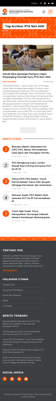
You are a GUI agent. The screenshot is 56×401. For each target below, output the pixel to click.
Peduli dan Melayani (12, 295)
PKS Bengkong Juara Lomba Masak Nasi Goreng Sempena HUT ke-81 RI (31, 165)
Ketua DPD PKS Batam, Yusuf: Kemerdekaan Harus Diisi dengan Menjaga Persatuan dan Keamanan (32, 182)
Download (7, 306)
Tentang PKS (9, 285)
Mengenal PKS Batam (13, 290)
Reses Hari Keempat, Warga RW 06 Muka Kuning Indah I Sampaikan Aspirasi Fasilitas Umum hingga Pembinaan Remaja (22, 360)
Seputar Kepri (9, 82)
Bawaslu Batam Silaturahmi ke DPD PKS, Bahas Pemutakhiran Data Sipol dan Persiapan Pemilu (30, 149)
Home (5, 30)
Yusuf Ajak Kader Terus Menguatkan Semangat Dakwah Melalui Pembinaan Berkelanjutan (31, 214)
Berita (5, 300)
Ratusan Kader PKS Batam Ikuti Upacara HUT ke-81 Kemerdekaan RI (31, 198)
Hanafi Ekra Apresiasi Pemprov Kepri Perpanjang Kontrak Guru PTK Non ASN (26, 75)
